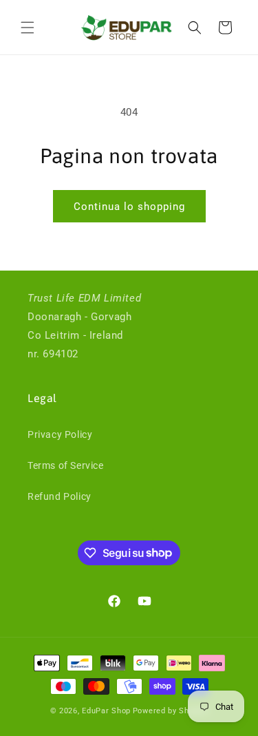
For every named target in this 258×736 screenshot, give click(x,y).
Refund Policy (60, 496)
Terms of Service (66, 465)
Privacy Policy (60, 434)
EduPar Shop (106, 710)
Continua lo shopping (129, 206)
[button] (27, 27)
